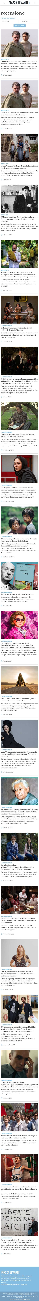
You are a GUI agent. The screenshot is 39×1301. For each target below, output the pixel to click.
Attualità (5, 59)
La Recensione (6, 326)
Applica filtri (19, 25)
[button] (3, 2)
